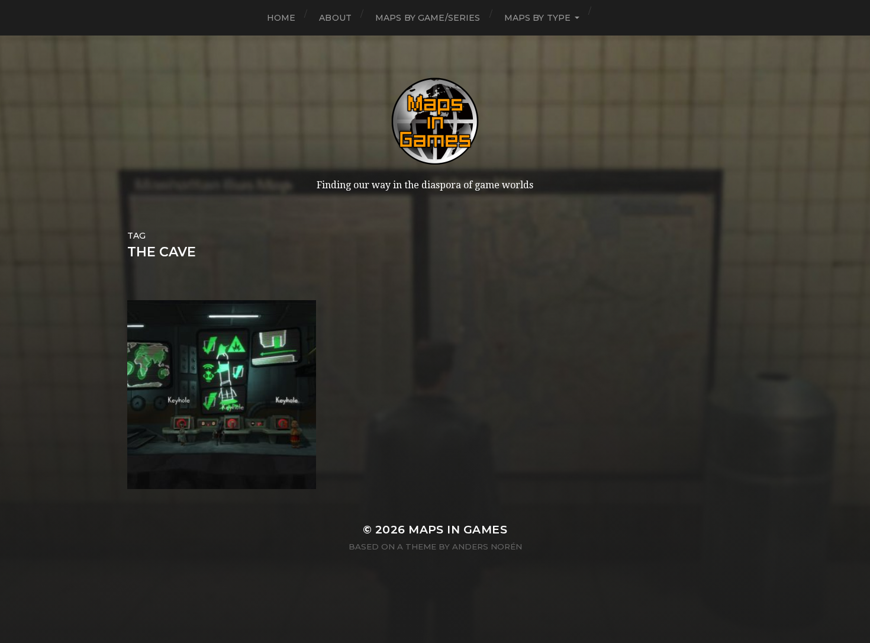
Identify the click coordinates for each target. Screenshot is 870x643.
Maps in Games (457, 529)
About (335, 17)
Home (281, 17)
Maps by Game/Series (428, 17)
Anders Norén (487, 546)
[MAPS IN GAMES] (435, 121)
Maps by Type (537, 17)
